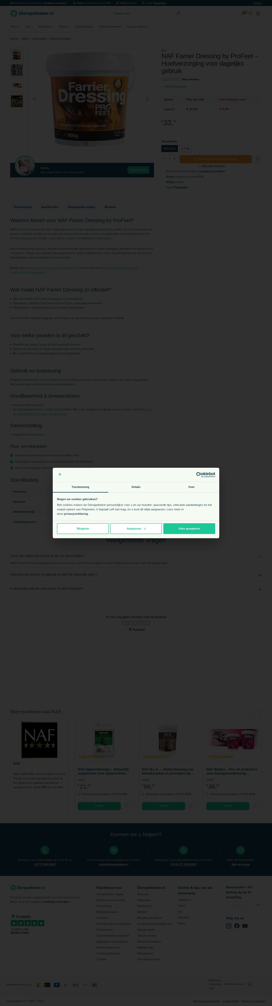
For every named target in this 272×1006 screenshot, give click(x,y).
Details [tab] (136, 486)
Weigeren (83, 528)
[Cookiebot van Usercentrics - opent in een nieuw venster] (199, 475)
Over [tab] (191, 486)
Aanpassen (134, 528)
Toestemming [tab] (80, 486)
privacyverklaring (76, 513)
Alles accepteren (189, 528)
